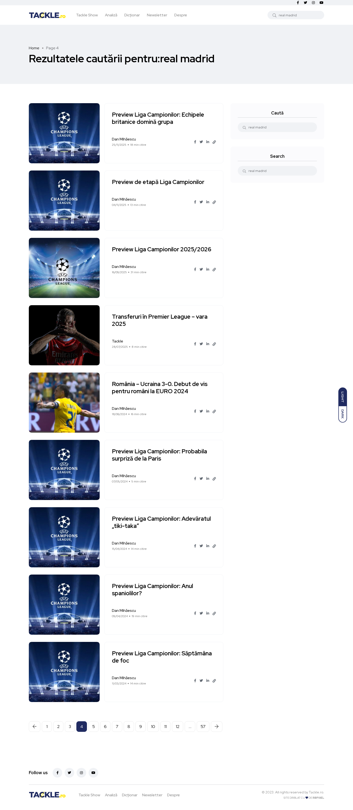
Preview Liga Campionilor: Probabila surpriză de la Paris (159, 455)
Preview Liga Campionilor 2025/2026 (161, 249)
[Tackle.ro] (47, 15)
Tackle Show (87, 15)
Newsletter (157, 15)
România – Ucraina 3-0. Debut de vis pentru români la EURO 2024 (159, 387)
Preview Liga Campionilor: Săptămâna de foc (162, 657)
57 (203, 726)
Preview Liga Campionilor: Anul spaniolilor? (152, 589)
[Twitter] (69, 773)
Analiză (111, 15)
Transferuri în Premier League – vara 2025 (159, 320)
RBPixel (318, 797)
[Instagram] (81, 773)
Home (34, 48)
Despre (180, 15)
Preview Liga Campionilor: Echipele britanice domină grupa (158, 118)
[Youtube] (93, 773)
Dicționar (132, 15)
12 (177, 726)
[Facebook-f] (57, 773)
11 (165, 726)
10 (153, 726)
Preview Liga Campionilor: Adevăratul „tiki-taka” (161, 522)
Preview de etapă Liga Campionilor (158, 182)
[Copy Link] (214, 142)
